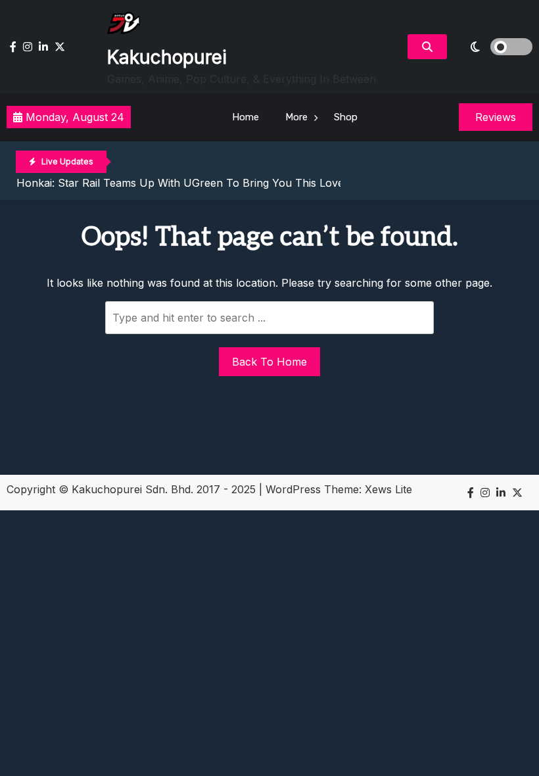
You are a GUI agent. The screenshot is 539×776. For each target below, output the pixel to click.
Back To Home (269, 361)
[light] (493, 47)
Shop (346, 117)
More (296, 117)
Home (245, 117)
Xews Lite (388, 489)
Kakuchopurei (167, 57)
